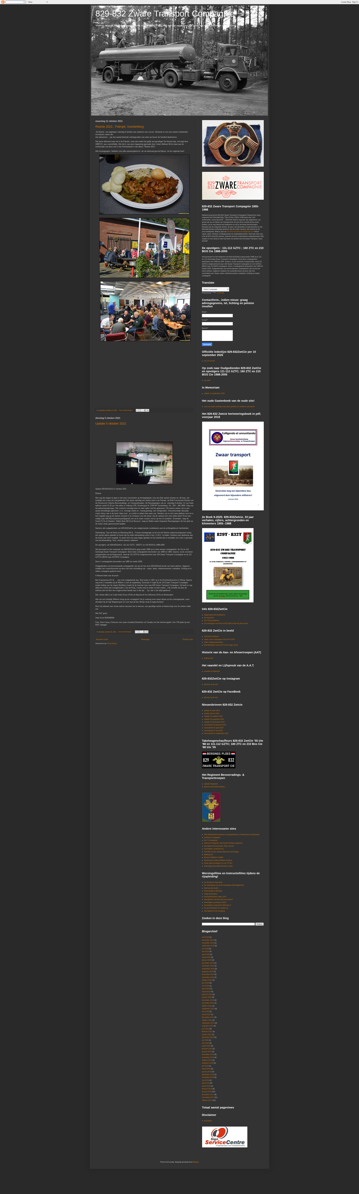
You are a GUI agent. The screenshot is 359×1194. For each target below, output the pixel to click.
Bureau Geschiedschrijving (214, 787)
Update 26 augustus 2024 (214, 719)
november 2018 (208, 1077)
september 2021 (208, 1023)
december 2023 (208, 974)
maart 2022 (206, 1014)
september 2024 (208, 969)
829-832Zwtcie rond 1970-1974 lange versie (221, 645)
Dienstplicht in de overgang (214, 911)
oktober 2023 (207, 980)
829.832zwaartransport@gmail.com (240, 232)
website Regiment (211, 784)
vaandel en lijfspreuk (212, 671)
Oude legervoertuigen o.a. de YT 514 (218, 863)
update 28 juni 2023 (211, 713)
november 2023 (208, 977)
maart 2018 (206, 1086)
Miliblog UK (208, 855)
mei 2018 (205, 1080)
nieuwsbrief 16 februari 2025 (215, 725)
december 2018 (208, 1074)
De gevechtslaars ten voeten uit (216, 908)
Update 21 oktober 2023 (213, 716)
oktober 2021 (207, 1020)
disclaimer (208, 1121)
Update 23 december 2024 (214, 722)
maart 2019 (206, 1069)
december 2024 (208, 963)
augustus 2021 (207, 1026)
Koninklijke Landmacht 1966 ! (215, 902)
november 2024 (208, 966)
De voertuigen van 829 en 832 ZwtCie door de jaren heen (226, 623)
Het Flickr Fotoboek (211, 636)
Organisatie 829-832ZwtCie (214, 615)
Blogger (196, 1162)
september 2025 (208, 946)
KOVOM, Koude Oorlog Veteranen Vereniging (221, 852)
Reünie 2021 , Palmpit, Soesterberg (119, 126)
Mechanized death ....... (213, 888)
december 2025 (208, 940)
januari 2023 (207, 997)
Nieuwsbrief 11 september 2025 (216, 733)
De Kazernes (209, 618)
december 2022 (208, 1000)
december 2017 (208, 1095)
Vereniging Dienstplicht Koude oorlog (218, 866)
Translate (220, 293)
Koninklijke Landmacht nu (214, 849)
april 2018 (206, 1083)
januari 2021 (207, 1035)
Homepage (145, 639)
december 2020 (208, 1037)
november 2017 (208, 1097)
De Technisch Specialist (213, 882)
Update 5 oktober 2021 (110, 423)
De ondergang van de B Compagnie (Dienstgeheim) (224, 885)
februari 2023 (207, 994)
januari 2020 (207, 1052)
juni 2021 (205, 1029)
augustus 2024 (207, 972)
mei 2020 (205, 1043)
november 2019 (208, 1057)
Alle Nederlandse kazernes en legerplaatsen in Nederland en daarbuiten (232, 835)
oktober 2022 (207, 1006)
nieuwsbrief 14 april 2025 (213, 728)
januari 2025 (207, 960)
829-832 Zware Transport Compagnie (164, 13)
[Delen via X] (142, 410)
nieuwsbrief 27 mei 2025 (213, 731)
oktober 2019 (207, 1060)
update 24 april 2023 (212, 711)
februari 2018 (207, 1089)
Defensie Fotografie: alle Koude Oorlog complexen (223, 843)
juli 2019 (205, 1066)
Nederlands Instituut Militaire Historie (218, 860)
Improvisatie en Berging (213, 891)
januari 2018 (207, 1092)
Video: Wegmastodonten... (214, 642)
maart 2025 (206, 957)
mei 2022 (205, 1012)
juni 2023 (205, 983)
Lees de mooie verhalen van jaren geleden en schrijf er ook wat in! (229, 407)
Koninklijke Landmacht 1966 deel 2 (217, 905)
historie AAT (208, 658)
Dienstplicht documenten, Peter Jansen (219, 846)
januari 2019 (207, 1072)
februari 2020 (207, 1049)
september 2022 (208, 1009)
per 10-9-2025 (209, 361)
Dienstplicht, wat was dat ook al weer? (218, 899)
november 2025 (208, 943)
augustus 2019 (207, 1063)
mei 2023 (205, 986)
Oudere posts (188, 639)
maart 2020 (206, 1046)
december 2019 (208, 1054)
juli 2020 (205, 1040)
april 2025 (206, 954)
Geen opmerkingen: (126, 410)
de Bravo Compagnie (212, 837)
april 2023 (206, 989)
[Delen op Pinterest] (147, 410)
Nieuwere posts (102, 639)
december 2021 (208, 1017)
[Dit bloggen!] (139, 410)
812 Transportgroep (211, 620)
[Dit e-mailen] (137, 410)
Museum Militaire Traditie (213, 857)
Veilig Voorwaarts (210, 894)
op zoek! (207, 380)
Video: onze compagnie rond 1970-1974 (219, 639)
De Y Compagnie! (211, 840)
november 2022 (208, 1003)
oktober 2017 (207, 1100)
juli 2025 (205, 949)
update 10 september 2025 (214, 393)
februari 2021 (207, 1032)
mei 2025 (205, 951)
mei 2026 (205, 937)
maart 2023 (206, 992)
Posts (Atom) (112, 643)
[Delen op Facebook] (145, 410)
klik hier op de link (211, 684)
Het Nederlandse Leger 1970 (215, 897)
